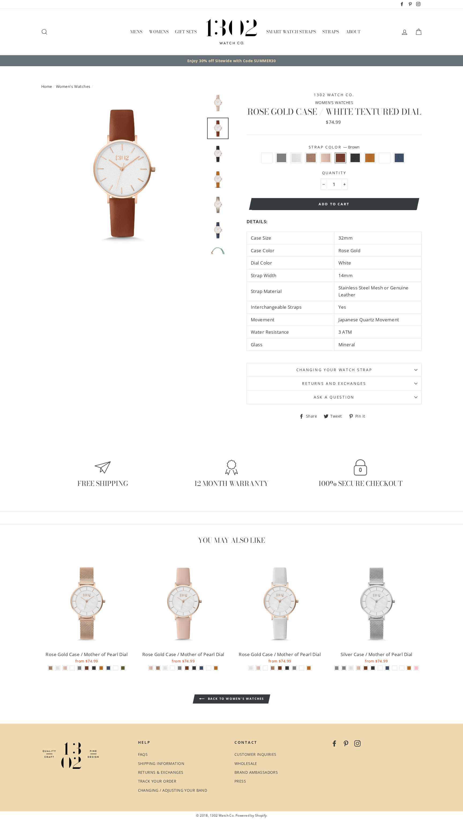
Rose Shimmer (267, 158)
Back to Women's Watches (235, 699)
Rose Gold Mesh (311, 158)
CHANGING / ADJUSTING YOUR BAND (172, 790)
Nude (325, 158)
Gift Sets (186, 31)
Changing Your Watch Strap (334, 369)
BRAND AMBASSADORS (256, 772)
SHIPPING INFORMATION (161, 763)
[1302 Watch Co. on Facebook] (334, 743)
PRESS (240, 781)
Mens (136, 31)
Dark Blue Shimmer (399, 158)
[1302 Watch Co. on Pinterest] (346, 743)
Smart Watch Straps (291, 31)
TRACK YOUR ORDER (157, 781)
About (353, 31)
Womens (159, 31)
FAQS (143, 754)
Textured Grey (281, 158)
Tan (370, 158)
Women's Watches (73, 86)
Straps (330, 31)
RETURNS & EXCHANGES (161, 772)
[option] (231, 61)
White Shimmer (296, 158)
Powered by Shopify (251, 815)
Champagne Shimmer (384, 158)
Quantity (334, 172)
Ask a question (334, 397)
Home (46, 86)
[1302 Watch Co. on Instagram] (357, 743)
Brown (340, 158)
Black (355, 158)
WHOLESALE (245, 763)
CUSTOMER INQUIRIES (255, 754)
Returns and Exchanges (334, 383)
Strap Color (334, 147)
